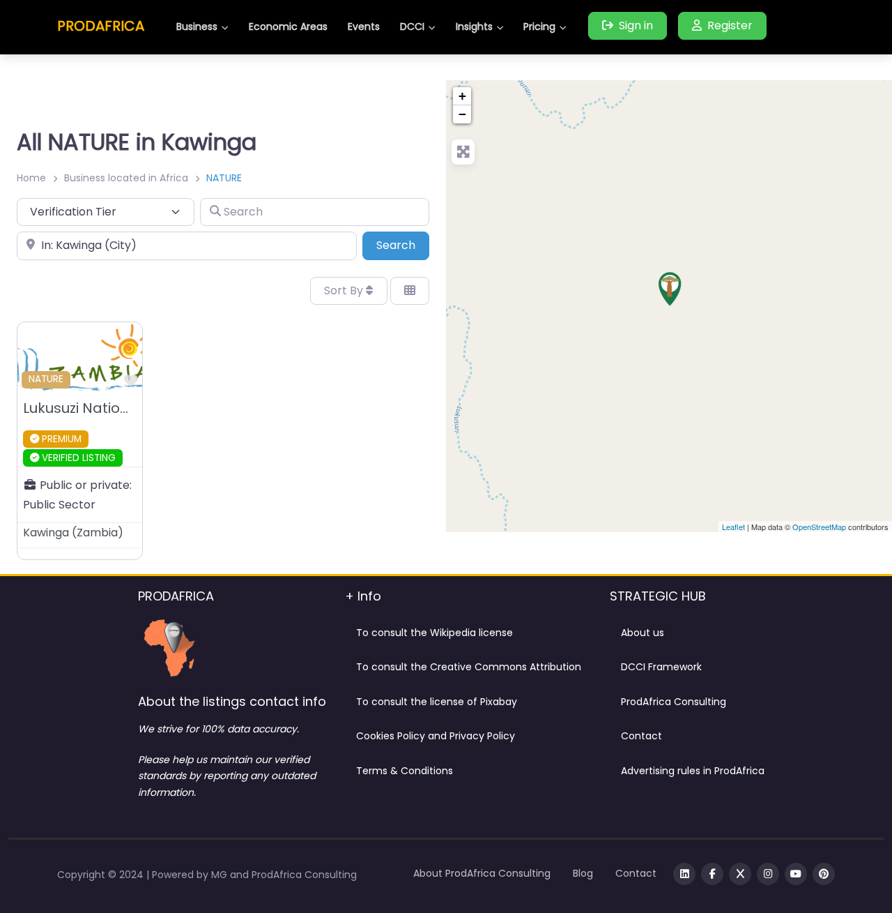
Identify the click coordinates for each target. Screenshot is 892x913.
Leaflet (733, 526)
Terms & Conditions (404, 771)
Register (730, 25)
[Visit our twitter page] (740, 874)
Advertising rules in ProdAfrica (692, 771)
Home (31, 178)
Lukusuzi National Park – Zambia (136, 408)
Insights (474, 26)
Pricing (539, 26)
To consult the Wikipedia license (434, 633)
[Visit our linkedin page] (684, 874)
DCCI (412, 26)
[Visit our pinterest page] (824, 874)
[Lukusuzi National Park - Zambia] (669, 288)
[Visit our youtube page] (796, 874)
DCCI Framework (661, 667)
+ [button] (462, 96)
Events (364, 26)
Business (196, 26)
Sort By (345, 290)
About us (642, 633)
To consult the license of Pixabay (436, 702)
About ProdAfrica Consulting (482, 873)
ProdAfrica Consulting (673, 702)
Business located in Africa (126, 178)
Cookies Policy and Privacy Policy (435, 736)
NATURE (46, 379)
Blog (583, 873)
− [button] (462, 114)
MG (220, 875)
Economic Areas (288, 26)
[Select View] (409, 291)
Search (402, 244)
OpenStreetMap (819, 526)
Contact (641, 736)
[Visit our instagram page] (768, 874)
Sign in (636, 25)
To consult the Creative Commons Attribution (468, 667)
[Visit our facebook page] (712, 874)
